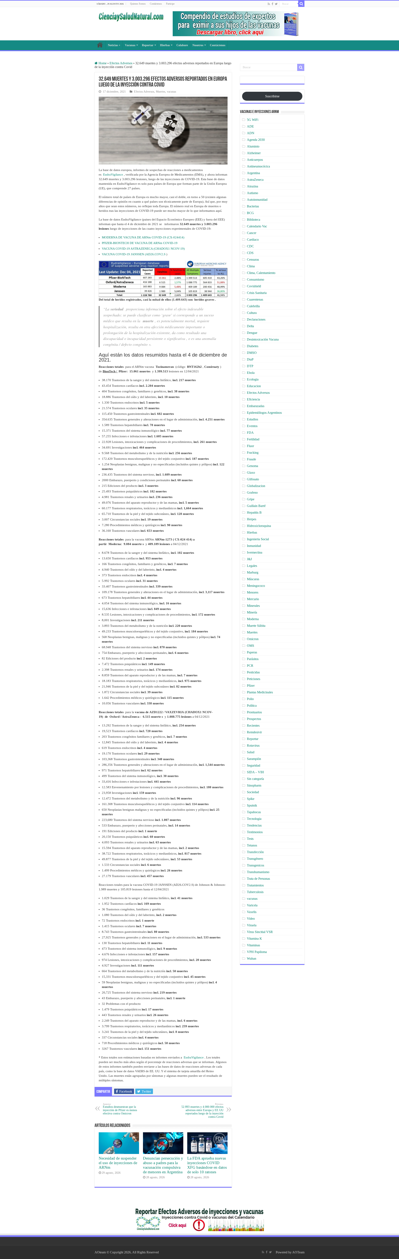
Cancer (251, 233)
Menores (252, 592)
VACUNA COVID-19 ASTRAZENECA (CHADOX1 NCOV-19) (143, 248)
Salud (250, 752)
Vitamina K (254, 938)
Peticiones (253, 679)
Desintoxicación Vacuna (263, 339)
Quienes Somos (138, 3)
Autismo (252, 193)
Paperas (252, 652)
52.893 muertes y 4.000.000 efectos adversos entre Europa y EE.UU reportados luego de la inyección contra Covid (202, 1110)
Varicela (252, 905)
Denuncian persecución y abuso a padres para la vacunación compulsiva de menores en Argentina (163, 1165)
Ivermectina (254, 552)
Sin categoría (255, 779)
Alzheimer (254, 153)
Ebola (251, 372)
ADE (250, 126)
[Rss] (268, 3)
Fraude (251, 459)
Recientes (253, 725)
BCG (250, 213)
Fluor (250, 446)
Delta (250, 326)
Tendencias (254, 825)
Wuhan (251, 958)
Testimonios (255, 832)
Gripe (250, 499)
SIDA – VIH (255, 772)
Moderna (253, 619)
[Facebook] (272, 3)
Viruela (251, 925)
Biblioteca (253, 219)
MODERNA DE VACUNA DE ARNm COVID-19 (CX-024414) (143, 237)
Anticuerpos (255, 159)
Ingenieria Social (258, 539)
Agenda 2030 (256, 139)
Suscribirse (272, 96)
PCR (250, 665)
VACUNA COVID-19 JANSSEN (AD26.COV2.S (133, 254)
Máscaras (253, 579)
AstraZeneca (255, 179)
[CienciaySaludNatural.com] (131, 16)
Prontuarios (254, 712)
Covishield (254, 286)
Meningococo (256, 585)
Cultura (252, 313)
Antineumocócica (258, 166)
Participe (170, 3)
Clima (251, 266)
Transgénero (255, 858)
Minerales (253, 605)
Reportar (147, 45)
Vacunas (130, 45)
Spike (250, 799)
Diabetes (252, 346)
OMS (250, 645)
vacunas (171, 91)
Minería (252, 612)
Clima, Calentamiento (261, 273)
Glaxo (251, 472)
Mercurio (253, 599)
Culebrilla (253, 306)
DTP (250, 366)
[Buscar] (301, 4)
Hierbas (165, 45)
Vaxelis (251, 912)
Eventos (252, 426)
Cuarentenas (255, 299)
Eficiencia (253, 399)
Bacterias (253, 206)
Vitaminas (253, 945)
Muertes (160, 91)
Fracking (253, 452)
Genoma (252, 466)
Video (251, 918)
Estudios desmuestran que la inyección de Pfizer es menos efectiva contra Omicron (120, 1109)
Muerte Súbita (256, 625)
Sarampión (254, 759)
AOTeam (298, 1252)
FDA (250, 432)
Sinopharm (254, 785)
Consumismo (255, 279)
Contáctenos (156, 3)
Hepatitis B (254, 512)
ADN (250, 133)
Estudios (252, 419)
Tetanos (252, 845)
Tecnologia (254, 818)
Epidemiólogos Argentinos (264, 412)
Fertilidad (253, 439)
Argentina (253, 173)
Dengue (252, 333)
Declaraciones (256, 319)
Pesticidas (253, 672)
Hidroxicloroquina (259, 526)
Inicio (100, 44)
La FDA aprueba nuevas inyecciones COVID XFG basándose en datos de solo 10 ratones (207, 1165)
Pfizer (251, 685)
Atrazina (252, 186)
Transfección (255, 852)
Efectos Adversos (121, 63)
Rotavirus (253, 745)
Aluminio (253, 146)
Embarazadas (255, 406)
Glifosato (253, 479)
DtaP (250, 359)
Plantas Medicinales (260, 692)
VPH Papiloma (257, 952)
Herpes (251, 519)
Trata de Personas (258, 878)
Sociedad (253, 792)
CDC (250, 246)
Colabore (182, 45)
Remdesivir (254, 732)
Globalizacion (256, 486)
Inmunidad (254, 546)
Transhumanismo (258, 872)
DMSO (252, 352)
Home (102, 63)
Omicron (253, 639)
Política (252, 705)
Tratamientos (255, 885)
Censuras (253, 259)
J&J (249, 559)
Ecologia (253, 379)
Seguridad (253, 765)
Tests (250, 838)
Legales (252, 566)
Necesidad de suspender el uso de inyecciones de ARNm (118, 1163)
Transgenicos (255, 865)
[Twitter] (276, 3)
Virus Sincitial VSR (260, 932)
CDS (250, 253)
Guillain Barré (256, 506)
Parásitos (253, 659)
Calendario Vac (257, 226)
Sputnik (252, 805)
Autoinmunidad (257, 199)
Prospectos (254, 719)
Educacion (254, 386)
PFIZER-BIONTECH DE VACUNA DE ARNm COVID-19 (139, 243)
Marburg (252, 572)
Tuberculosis (255, 892)
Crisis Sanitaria (257, 293)
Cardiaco (253, 239)
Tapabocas (254, 812)
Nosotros (197, 45)
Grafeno (252, 492)
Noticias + (114, 45)
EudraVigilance (113, 174)
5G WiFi (252, 119)
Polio (250, 699)
